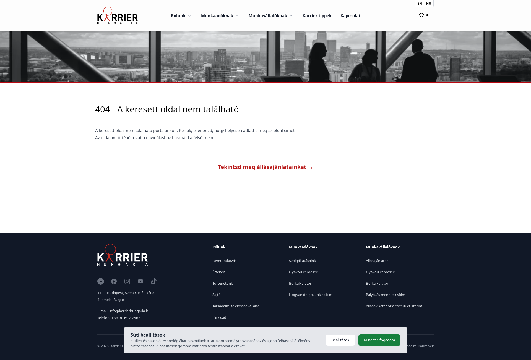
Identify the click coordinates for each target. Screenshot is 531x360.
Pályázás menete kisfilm (385, 294)
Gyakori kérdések (303, 271)
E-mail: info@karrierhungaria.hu (123, 310)
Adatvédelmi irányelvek (416, 346)
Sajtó (216, 294)
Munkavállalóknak (268, 15)
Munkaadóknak (217, 15)
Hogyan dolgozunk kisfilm (310, 294)
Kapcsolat (350, 15)
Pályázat (219, 317)
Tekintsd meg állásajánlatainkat (265, 167)
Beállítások (340, 339)
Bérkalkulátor (300, 283)
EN (419, 3)
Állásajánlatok (377, 260)
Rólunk (178, 15)
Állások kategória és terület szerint (394, 305)
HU (428, 3)
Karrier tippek (317, 15)
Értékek (218, 271)
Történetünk (222, 283)
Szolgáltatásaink (302, 260)
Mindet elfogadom (379, 339)
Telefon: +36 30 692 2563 (118, 317)
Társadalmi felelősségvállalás (235, 305)
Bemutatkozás (224, 260)
